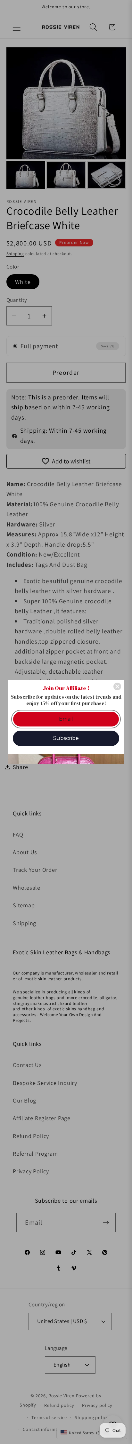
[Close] (117, 686)
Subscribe (66, 738)
